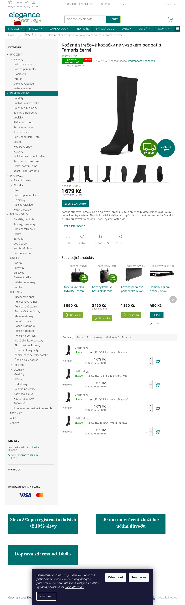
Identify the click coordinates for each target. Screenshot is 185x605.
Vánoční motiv (23, 321)
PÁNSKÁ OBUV (19, 214)
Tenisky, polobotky (24, 224)
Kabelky (18, 59)
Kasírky (18, 263)
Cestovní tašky (22, 277)
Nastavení (46, 596)
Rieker (17, 233)
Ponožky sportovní (25, 335)
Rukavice (19, 364)
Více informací (74, 587)
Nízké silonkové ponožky (29, 340)
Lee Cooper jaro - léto (27, 136)
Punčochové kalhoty (26, 301)
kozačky (18, 151)
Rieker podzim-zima (25, 166)
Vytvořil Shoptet (167, 597)
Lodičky (18, 117)
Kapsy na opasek (24, 398)
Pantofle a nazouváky (26, 103)
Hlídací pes (101, 243)
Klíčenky (19, 379)
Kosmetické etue (23, 393)
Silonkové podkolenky (27, 345)
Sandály (18, 98)
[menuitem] (15, 29)
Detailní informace (72, 225)
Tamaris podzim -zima (27, 161)
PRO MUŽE (16, 175)
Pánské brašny (22, 180)
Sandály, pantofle (24, 219)
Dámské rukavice (24, 83)
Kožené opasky (23, 88)
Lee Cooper (20, 243)
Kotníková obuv (23, 146)
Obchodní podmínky (79, 4)
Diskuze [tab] (126, 337)
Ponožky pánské (24, 330)
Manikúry (19, 374)
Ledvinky (19, 267)
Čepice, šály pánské (26, 359)
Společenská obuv (24, 229)
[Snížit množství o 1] (150, 363)
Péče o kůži (20, 403)
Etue (16, 190)
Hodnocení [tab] (112, 337)
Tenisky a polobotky (25, 112)
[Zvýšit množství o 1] (150, 359)
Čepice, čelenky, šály (26, 350)
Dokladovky (20, 384)
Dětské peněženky (24, 282)
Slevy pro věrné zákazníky (23, 454)
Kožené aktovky (23, 64)
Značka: (74, 66)
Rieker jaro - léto (23, 122)
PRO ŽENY (16, 54)
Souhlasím (138, 577)
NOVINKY (16, 413)
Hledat (113, 19)
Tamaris (18, 238)
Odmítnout (115, 577)
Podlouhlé (21, 74)
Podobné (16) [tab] (94, 337)
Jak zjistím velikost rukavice (24, 447)
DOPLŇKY (16, 292)
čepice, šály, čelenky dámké (31, 355)
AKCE (13, 418)
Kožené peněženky (25, 69)
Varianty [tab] (68, 337)
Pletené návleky (24, 316)
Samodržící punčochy (27, 311)
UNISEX (15, 258)
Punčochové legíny (26, 306)
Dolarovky (19, 200)
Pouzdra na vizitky (24, 389)
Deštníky (19, 369)
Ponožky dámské (25, 325)
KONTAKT (105, 4)
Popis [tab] (80, 337)
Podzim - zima (22, 253)
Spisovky (19, 272)
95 (151, 323)
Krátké (18, 78)
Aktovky (18, 185)
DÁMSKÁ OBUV (19, 93)
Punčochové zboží (24, 297)
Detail (157, 314)
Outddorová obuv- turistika (29, 156)
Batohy (18, 287)
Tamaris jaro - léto (24, 127)
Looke (17, 141)
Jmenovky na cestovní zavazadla (33, 408)
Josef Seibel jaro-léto (26, 170)
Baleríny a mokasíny (25, 108)
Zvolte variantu (75, 203)
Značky (14, 422)
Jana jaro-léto (22, 132)
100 (158, 323)
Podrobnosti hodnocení (141, 61)
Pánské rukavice (23, 204)
